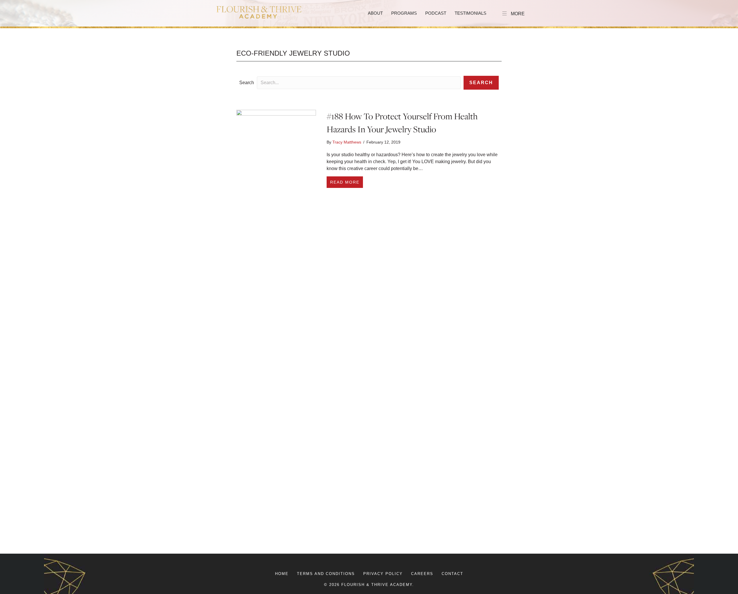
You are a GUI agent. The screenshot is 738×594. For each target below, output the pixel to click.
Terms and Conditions (326, 574)
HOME (282, 574)
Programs (404, 13)
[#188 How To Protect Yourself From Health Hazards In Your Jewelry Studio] (276, 325)
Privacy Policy (383, 574)
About (375, 13)
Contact (452, 574)
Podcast (435, 13)
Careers (422, 574)
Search (246, 82)
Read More (346, 182)
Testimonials (470, 13)
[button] (481, 83)
